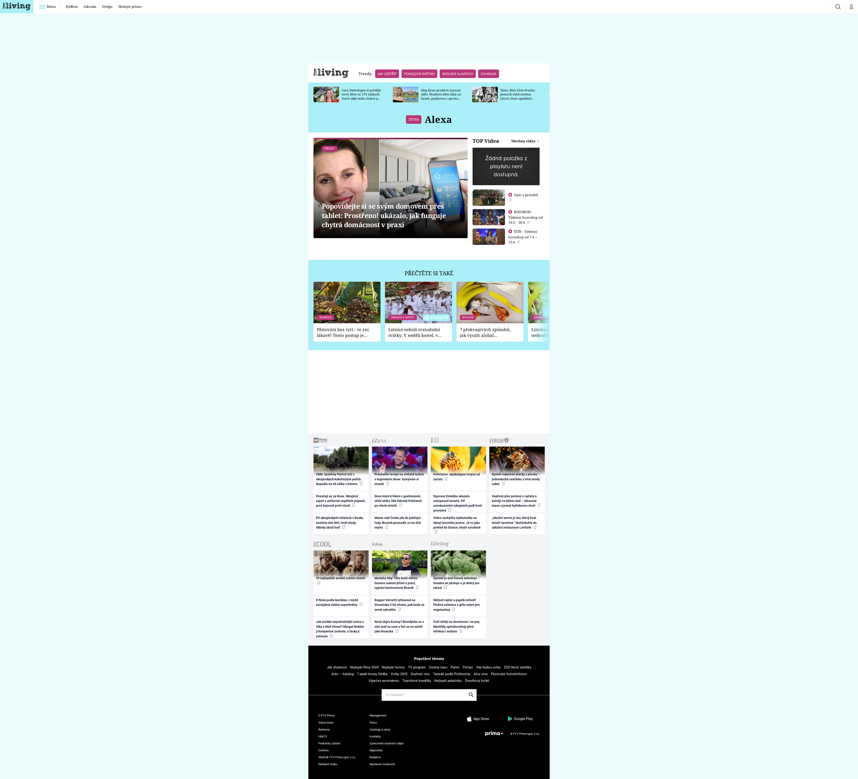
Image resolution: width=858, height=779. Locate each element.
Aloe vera (480, 674)
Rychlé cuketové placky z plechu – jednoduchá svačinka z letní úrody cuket (516, 479)
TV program (417, 667)
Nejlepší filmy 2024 (364, 667)
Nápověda (376, 750)
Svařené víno (420, 674)
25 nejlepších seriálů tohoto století (340, 578)
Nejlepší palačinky (448, 681)
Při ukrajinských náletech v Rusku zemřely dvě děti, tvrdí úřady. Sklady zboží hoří (339, 522)
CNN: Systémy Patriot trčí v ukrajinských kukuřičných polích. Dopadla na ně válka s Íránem (339, 479)
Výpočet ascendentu (384, 681)
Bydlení (72, 6)
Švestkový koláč (477, 681)
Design (107, 6)
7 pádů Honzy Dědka (372, 674)
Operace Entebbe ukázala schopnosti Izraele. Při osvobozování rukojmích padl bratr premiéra (457, 503)
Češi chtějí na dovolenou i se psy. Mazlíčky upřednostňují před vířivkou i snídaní (456, 626)
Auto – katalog (342, 674)
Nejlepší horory (393, 667)
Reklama (324, 729)
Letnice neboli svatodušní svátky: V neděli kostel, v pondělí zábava (414, 332)
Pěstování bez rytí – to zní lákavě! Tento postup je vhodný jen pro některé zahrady (343, 332)
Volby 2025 (399, 674)
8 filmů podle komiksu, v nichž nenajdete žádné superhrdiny (337, 602)
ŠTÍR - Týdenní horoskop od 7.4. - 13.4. (522, 236)
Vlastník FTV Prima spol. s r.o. (337, 757)
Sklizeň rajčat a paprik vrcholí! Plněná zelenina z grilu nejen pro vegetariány (456, 604)
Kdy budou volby (488, 667)
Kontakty (375, 736)
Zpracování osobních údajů (387, 743)
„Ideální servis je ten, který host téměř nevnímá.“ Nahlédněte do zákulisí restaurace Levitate (514, 522)
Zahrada (90, 6)
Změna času (438, 667)
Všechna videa (523, 141)
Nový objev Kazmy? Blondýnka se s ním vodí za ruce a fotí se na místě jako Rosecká (399, 626)
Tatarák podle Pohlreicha (451, 674)
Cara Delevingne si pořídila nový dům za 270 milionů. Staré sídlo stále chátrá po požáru (361, 96)
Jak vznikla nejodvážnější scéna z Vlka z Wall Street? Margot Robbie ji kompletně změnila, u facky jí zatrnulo (340, 629)
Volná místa (325, 722)
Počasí (468, 667)
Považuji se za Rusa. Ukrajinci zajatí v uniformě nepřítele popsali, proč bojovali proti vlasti (340, 501)
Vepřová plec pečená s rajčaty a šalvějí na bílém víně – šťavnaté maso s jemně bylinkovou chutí (514, 501)
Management (378, 715)
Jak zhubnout (337, 667)
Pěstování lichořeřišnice (509, 674)
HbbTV (322, 736)
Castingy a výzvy (380, 729)
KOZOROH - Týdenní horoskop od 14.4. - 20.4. (525, 217)
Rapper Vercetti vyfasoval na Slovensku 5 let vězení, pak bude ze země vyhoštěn (399, 604)
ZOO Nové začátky (517, 667)
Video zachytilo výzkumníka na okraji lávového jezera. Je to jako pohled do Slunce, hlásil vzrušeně (457, 522)
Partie (455, 667)
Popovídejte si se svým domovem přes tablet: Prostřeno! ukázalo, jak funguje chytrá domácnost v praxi (384, 215)
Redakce (375, 757)
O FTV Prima (326, 715)
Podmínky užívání (329, 743)
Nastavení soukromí (382, 764)
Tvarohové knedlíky (416, 681)
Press (373, 722)
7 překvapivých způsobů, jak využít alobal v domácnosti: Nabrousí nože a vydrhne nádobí (485, 332)
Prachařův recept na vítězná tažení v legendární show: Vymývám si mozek (399, 479)
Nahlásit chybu (327, 764)
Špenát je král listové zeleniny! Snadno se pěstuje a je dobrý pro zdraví (456, 583)
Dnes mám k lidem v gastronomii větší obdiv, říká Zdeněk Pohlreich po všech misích (398, 501)
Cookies (323, 750)
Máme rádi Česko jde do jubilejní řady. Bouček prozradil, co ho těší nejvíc (397, 522)
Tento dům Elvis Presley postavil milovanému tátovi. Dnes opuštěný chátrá (517, 96)
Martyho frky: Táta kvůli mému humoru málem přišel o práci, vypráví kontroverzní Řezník (395, 583)
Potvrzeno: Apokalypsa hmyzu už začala (456, 476)
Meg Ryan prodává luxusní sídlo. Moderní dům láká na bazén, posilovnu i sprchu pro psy (441, 96)
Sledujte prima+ (130, 6)
